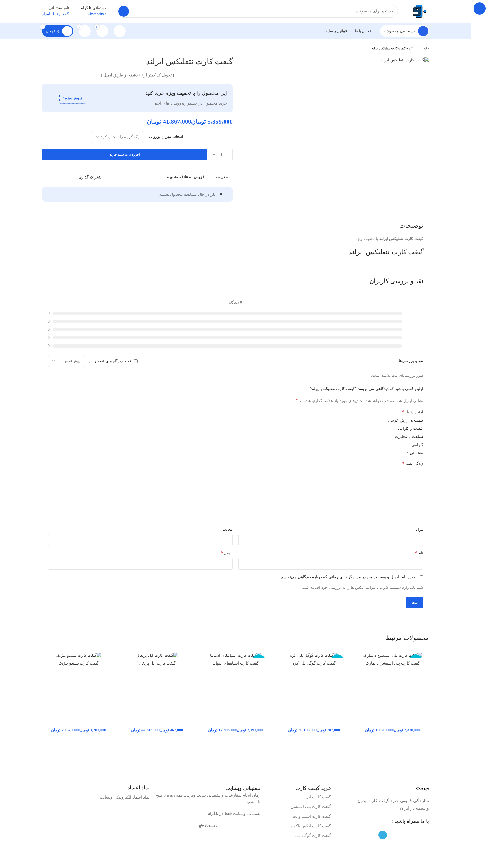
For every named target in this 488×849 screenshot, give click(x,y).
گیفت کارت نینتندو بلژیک (78, 663)
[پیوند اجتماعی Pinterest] (58, 177)
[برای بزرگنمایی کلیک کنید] (418, 52)
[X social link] (65, 177)
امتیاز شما (412, 412)
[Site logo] (419, 11)
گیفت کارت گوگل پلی (313, 835)
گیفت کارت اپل (318, 797)
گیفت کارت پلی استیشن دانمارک (392, 663)
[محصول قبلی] (56, 48)
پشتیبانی (416, 453)
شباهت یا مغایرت (408, 437)
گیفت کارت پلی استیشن (311, 806)
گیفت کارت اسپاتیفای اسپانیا (235, 663)
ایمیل (227, 552)
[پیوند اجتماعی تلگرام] (45, 177)
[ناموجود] (392, 655)
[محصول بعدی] (45, 48)
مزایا (419, 529)
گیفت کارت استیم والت (311, 816)
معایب (227, 529)
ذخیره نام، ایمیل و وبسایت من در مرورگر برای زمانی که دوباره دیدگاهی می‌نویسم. (348, 577)
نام (419, 552)
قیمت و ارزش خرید (406, 420)
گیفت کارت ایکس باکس (311, 826)
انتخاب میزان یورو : (167, 136)
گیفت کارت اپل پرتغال (157, 663)
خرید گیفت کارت (313, 788)
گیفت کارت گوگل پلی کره (314, 663)
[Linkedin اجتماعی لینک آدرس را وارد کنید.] (52, 177)
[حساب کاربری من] (119, 31)
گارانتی (416, 445)
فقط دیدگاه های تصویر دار (109, 361)
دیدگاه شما (412, 463)
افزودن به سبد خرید (125, 154)
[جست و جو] (123, 11)
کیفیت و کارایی (410, 429)
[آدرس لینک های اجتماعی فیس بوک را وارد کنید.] (71, 177)
